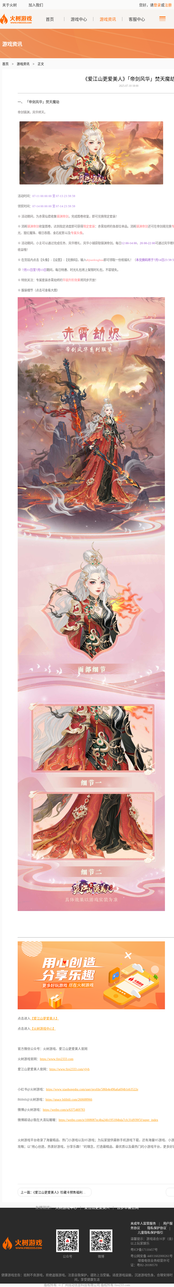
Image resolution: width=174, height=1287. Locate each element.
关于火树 (10, 5)
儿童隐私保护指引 (150, 1232)
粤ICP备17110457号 (144, 1249)
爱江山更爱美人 (97, 1208)
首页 (50, 19)
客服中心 (137, 19)
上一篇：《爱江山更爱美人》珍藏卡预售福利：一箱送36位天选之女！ (56, 1192)
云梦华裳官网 (128, 1208)
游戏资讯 (108, 19)
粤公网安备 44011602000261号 (151, 1256)
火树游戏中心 (66, 1208)
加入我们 (36, 5)
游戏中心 (79, 19)
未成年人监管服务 (143, 1223)
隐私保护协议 (156, 1228)
